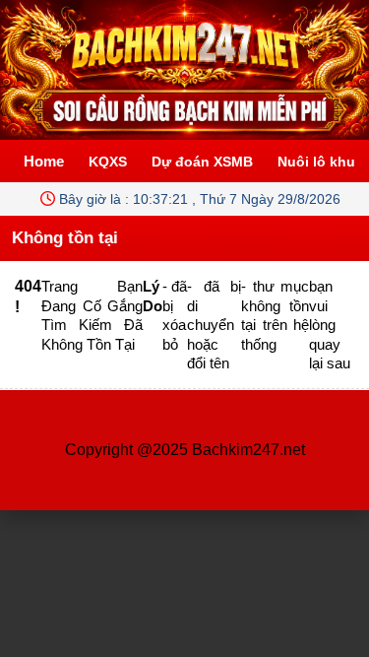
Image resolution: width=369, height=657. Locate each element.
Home (44, 161)
